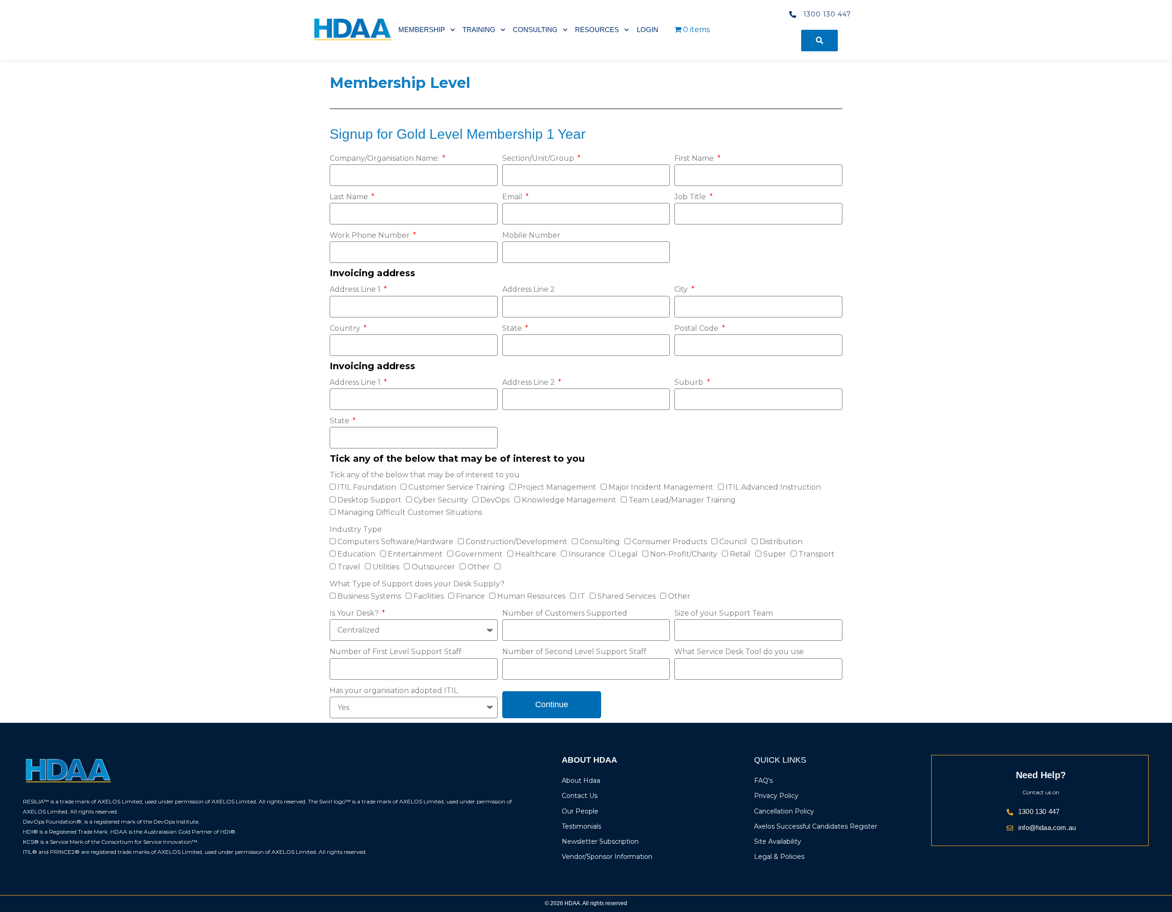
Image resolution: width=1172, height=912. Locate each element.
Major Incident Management (660, 487)
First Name (695, 158)
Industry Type (356, 529)
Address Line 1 (356, 289)
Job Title (691, 196)
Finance (470, 596)
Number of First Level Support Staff (395, 651)
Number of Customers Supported (564, 613)
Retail (740, 554)
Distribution (781, 541)
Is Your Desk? (355, 613)
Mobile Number (531, 235)
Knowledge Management (569, 500)
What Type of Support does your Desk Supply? (417, 583)
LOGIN (647, 29)
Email (513, 196)
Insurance (587, 554)
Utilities (386, 566)
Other (478, 566)
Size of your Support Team (723, 613)
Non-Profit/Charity (683, 554)
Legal (628, 554)
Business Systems (369, 596)
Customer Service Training (456, 487)
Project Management (556, 487)
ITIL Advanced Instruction (773, 487)
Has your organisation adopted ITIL (394, 690)
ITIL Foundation (366, 487)
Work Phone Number (371, 235)
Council (733, 541)
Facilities (428, 596)
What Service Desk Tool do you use (739, 651)
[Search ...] (819, 40)
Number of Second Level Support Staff (574, 651)
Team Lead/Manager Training (682, 500)
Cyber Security (441, 500)
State (513, 328)
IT (581, 596)
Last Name (350, 196)
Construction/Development (516, 541)
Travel (348, 566)
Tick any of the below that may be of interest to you (425, 474)
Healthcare (535, 554)
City (681, 289)
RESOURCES (597, 29)
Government (479, 554)
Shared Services (626, 596)
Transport (816, 554)
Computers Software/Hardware (395, 541)
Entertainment (415, 554)
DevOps (495, 500)
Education (356, 554)
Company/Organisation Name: (385, 158)
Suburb (689, 382)
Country (346, 328)
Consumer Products (669, 541)
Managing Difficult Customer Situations (409, 512)
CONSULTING (535, 29)
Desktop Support (369, 500)
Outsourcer (433, 566)
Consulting (600, 541)
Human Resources (531, 596)
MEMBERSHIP (421, 29)
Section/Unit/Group (539, 158)
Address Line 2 (528, 289)
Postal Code (697, 328)
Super (774, 554)
